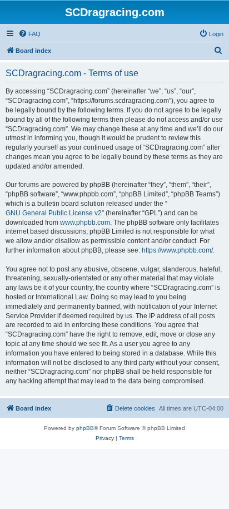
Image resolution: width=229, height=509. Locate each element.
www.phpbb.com (85, 222)
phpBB (85, 428)
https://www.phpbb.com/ (177, 250)
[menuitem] (29, 34)
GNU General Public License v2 (54, 213)
